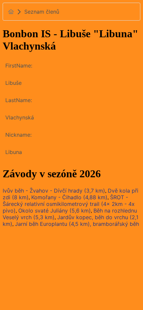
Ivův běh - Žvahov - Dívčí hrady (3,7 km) (54, 190)
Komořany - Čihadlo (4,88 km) (69, 197)
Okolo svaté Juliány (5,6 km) (54, 210)
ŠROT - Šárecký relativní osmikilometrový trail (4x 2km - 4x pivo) (69, 204)
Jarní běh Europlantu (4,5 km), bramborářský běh (77, 224)
